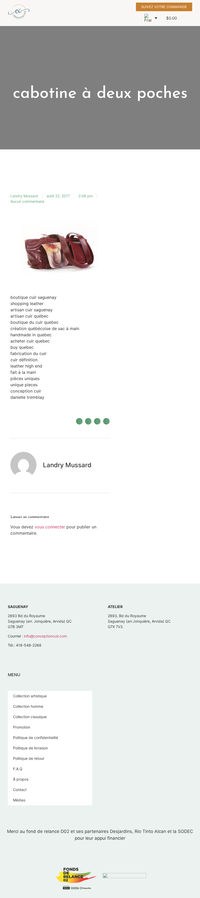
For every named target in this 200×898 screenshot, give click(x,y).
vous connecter (50, 526)
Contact (20, 789)
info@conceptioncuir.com (45, 636)
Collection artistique (30, 696)
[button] (116, 13)
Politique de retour (28, 758)
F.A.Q (17, 769)
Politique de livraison (30, 748)
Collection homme (28, 706)
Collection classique (30, 716)
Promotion (21, 727)
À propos (20, 779)
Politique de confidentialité (35, 737)
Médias (19, 800)
